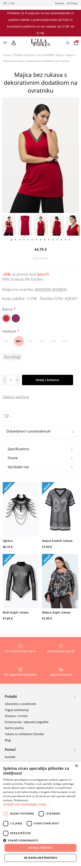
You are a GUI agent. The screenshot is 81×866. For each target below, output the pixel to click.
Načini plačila (14, 728)
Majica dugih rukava (56, 612)
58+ (53, 341)
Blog (8, 740)
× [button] (76, 765)
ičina (25, 396)
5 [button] (28, 240)
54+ (42, 341)
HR (5, 3)
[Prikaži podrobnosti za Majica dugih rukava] (60, 581)
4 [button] (24, 240)
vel (18, 396)
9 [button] (44, 240)
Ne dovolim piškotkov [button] (40, 858)
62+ (65, 341)
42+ (7, 341)
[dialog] (40, 813)
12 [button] (57, 240)
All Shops (72, 3)
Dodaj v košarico (47, 380)
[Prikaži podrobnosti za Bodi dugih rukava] (21, 581)
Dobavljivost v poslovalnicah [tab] (28, 431)
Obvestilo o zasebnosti (20, 704)
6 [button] (32, 240)
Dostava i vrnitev (16, 716)
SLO (12, 3)
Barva (8, 309)
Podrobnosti (21, 800)
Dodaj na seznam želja (6, 416)
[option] (9, 225)
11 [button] (53, 240)
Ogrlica (8, 541)
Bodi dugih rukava (15, 612)
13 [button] (61, 240)
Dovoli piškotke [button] (40, 848)
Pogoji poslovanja (17, 710)
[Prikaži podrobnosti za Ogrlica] (21, 509)
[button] (40, 804)
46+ (19, 341)
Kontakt (59, 3)
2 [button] (15, 240)
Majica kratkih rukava (57, 541)
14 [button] (65, 240)
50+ (30, 341)
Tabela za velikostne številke (24, 734)
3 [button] (20, 240)
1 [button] (11, 240)
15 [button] (69, 240)
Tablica (8, 396)
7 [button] (36, 240)
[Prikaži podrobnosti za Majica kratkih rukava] (60, 509)
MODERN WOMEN (51, 289)
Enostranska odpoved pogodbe (27, 722)
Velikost (9, 331)
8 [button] (40, 240)
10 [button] (49, 240)
